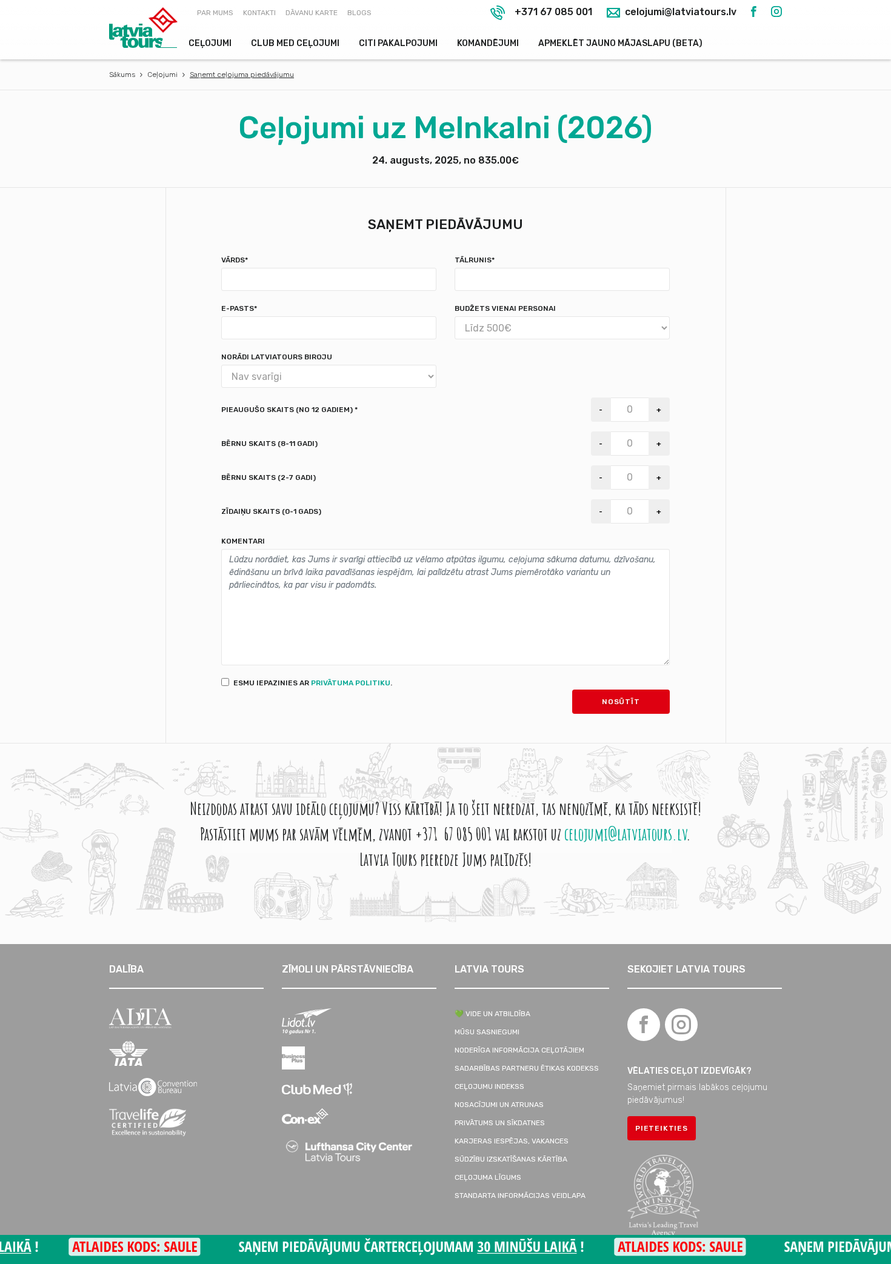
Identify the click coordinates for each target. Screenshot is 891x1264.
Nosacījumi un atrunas (499, 1104)
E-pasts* (239, 308)
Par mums (215, 12)
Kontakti (259, 12)
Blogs (359, 12)
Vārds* (234, 260)
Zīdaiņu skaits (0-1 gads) (271, 511)
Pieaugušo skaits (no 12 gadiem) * (289, 409)
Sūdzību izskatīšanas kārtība (511, 1159)
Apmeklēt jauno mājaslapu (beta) (620, 43)
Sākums (122, 74)
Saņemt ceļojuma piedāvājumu (242, 74)
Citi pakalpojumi (398, 43)
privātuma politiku (350, 683)
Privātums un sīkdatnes (500, 1123)
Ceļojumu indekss (489, 1086)
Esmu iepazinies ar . (312, 683)
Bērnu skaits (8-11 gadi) (269, 443)
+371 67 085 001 (553, 12)
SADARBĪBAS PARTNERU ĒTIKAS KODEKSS (527, 1068)
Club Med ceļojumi (295, 43)
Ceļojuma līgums (488, 1177)
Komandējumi (488, 43)
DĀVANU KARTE (311, 12)
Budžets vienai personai (505, 308)
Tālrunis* (475, 260)
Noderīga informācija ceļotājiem (519, 1050)
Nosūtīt (621, 701)
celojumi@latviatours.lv (679, 12)
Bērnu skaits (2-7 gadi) (268, 477)
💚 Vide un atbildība (492, 1014)
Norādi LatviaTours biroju (276, 357)
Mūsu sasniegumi (487, 1032)
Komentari (243, 541)
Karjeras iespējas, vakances (512, 1141)
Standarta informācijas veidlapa (520, 1195)
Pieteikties (661, 1128)
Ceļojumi (210, 43)
